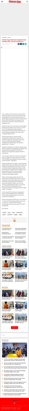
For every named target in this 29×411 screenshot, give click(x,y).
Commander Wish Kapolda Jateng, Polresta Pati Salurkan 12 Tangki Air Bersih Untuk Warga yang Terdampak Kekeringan (8, 237)
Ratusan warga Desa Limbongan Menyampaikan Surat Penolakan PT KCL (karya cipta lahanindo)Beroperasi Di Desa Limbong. (15, 363)
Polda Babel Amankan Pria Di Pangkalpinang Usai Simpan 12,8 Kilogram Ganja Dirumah (15, 394)
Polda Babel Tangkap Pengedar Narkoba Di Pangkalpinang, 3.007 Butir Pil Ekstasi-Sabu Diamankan (14, 375)
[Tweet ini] (21, 44)
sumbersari (9, 214)
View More (14, 327)
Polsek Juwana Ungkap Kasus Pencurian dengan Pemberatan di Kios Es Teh (21, 241)
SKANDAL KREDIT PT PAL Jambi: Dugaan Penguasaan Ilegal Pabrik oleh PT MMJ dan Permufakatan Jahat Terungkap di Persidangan (21, 269)
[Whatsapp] (26, 44)
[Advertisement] (14, 19)
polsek (4, 214)
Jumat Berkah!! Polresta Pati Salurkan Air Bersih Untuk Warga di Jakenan (20, 233)
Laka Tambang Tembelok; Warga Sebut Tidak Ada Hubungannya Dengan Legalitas (21, 229)
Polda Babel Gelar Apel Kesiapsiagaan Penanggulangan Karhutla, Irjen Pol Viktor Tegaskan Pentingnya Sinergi (13, 386)
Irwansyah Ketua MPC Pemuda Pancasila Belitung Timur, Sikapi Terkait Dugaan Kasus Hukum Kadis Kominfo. (7, 229)
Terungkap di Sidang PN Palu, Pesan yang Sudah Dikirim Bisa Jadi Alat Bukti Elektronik (8, 281)
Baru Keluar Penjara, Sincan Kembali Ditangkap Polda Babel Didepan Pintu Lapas (21, 257)
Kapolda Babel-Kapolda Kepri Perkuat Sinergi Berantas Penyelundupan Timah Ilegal (14, 379)
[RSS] (14, 221)
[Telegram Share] (23, 44)
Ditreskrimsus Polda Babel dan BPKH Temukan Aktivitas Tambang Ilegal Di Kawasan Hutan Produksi (21, 281)
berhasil (4, 212)
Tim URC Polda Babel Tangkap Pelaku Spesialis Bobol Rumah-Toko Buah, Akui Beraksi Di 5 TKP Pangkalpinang (14, 360)
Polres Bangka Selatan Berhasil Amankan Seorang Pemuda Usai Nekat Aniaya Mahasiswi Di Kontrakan (8, 257)
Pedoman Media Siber (5, 409)
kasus (9, 212)
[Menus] (2, 1)
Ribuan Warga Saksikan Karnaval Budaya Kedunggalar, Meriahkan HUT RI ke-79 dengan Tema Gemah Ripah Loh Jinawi (20, 237)
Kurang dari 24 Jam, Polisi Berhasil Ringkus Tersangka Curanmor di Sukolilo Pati (8, 241)
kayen (13, 212)
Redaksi (19, 407)
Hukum (3, 44)
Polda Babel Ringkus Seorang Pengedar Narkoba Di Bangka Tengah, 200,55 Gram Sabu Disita (7, 269)
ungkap (15, 214)
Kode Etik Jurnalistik (16, 409)
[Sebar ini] (19, 44)
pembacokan (19, 212)
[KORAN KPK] (15, 1)
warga (20, 214)
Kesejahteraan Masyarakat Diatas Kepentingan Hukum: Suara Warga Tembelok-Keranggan (7, 233)
